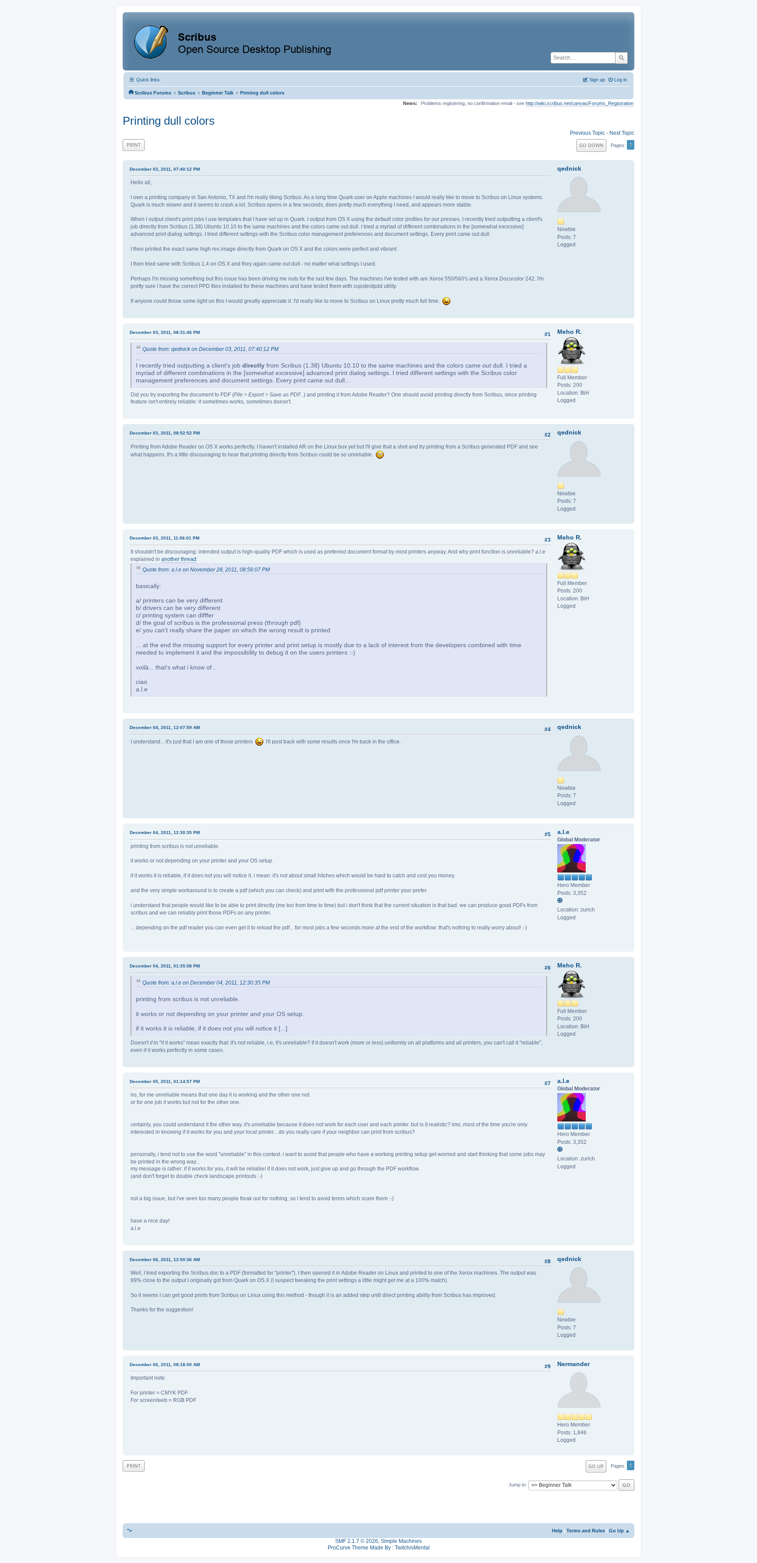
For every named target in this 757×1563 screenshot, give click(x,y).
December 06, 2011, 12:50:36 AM (165, 1259)
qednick (569, 168)
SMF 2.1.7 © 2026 (356, 1541)
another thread (178, 559)
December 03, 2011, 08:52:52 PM (165, 433)
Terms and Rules (585, 1530)
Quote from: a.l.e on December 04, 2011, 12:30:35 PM (206, 983)
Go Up (596, 1466)
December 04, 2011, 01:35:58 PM (165, 966)
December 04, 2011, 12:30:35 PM (165, 832)
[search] (621, 57)
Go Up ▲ (619, 1530)
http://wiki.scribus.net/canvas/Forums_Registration (579, 103)
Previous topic (587, 133)
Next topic (621, 133)
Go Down (591, 145)
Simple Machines (401, 1541)
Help (557, 1530)
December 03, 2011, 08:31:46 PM (165, 332)
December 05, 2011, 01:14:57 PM (165, 1081)
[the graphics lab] (561, 901)
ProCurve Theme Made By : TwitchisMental (379, 1548)
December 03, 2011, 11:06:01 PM (164, 538)
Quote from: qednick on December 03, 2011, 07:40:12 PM (210, 349)
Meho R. (569, 331)
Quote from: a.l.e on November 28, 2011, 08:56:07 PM (206, 570)
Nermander (573, 1363)
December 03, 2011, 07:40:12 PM (165, 169)
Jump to (517, 1484)
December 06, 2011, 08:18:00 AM (165, 1364)
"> (129, 1530)
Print (134, 144)
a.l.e (563, 831)
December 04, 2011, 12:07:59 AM (165, 727)
